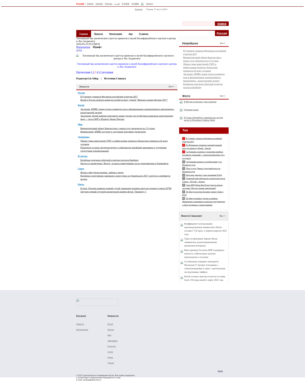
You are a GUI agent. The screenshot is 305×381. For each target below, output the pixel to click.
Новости (98, 34)
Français (108, 4)
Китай (81, 105)
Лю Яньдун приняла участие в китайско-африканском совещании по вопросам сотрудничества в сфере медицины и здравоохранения (203, 201)
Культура (82, 156)
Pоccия (222, 33)
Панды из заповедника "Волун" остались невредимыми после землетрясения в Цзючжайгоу (124, 163)
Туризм (111, 363)
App (131, 34)
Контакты (139, 9)
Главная (83, 34)
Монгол (149, 4)
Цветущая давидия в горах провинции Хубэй (204, 175)
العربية (117, 4)
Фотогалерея (115, 34)
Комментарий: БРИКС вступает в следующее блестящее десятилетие (113, 132)
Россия (81, 93)
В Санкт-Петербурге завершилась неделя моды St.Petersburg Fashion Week (203, 119)
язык (220, 371)
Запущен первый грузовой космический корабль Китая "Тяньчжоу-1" (113, 192)
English (90, 4)
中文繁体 (135, 4)
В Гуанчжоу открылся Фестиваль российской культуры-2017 (109, 97)
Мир (80, 124)
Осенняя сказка (191, 110)
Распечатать (83, 47)
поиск (221, 23)
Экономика (83, 137)
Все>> (171, 87)
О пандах (143, 34)
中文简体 (125, 4)
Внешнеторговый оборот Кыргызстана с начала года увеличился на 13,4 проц (117, 128)
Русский (80, 4)
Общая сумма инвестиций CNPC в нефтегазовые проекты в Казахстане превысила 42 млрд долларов (200, 67)
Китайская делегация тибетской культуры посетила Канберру (109, 160)
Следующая (106, 72)
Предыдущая (83, 72)
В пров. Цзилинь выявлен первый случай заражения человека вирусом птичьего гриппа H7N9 (125, 188)
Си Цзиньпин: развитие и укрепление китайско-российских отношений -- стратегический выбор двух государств (203, 155)
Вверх (216, 287)
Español (99, 4)
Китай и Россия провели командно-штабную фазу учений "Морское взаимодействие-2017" (124, 100)
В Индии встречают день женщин (200, 102)
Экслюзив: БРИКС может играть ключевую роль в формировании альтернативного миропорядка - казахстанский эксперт (204, 77)
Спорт (81, 169)
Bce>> (223, 43)
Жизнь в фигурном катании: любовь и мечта (102, 172)
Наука (81, 184)
